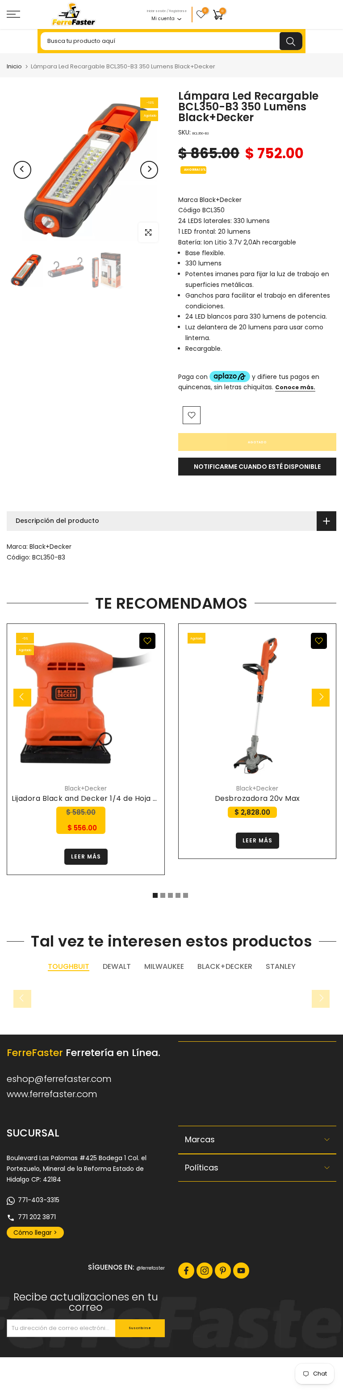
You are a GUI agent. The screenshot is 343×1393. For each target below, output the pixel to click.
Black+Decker (50, 546)
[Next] (149, 170)
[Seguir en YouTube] (241, 1271)
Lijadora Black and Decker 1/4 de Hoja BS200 (94, 798)
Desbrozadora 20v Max (257, 798)
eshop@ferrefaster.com (59, 1079)
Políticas (201, 1167)
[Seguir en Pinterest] (223, 1271)
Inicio (14, 66)
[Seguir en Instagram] (205, 1271)
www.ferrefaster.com (52, 1094)
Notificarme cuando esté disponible (257, 466)
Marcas (200, 1139)
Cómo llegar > (35, 1232)
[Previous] (22, 170)
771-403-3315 (38, 1199)
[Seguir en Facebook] (186, 1271)
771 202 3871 (37, 1216)
